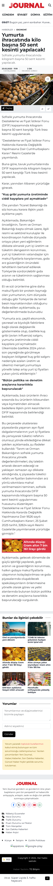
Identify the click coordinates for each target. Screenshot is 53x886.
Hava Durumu (13, 816)
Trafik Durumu (13, 820)
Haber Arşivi (12, 832)
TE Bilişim (34, 869)
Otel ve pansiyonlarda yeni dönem (13, 638)
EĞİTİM (47, 14)
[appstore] (17, 846)
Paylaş (9, 108)
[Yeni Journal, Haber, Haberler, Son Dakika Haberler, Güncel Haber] (26, 5)
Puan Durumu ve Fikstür (19, 823)
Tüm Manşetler (14, 826)
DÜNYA (35, 14)
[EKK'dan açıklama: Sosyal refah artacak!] (13, 678)
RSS (8, 859)
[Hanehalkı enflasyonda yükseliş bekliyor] (39, 678)
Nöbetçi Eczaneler (15, 813)
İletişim (20, 840)
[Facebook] (13, 805)
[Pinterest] (24, 805)
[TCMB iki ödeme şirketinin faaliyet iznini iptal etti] (39, 628)
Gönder (8, 734)
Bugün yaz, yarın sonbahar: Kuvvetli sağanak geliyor (26, 22)
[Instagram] (29, 805)
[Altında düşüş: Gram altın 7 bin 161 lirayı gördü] (13, 653)
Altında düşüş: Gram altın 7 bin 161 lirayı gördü (13, 665)
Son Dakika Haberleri (17, 829)
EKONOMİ (21, 29)
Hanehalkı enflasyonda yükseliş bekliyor (38, 690)
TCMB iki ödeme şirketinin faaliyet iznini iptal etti (37, 640)
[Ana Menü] (3, 5)
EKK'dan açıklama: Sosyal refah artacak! (13, 688)
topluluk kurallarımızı (32, 744)
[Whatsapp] (39, 805)
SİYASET (22, 14)
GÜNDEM (8, 14)
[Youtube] (34, 805)
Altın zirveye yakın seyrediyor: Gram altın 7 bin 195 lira (39, 665)
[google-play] (34, 846)
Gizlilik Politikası (36, 840)
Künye (8, 840)
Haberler (7, 29)
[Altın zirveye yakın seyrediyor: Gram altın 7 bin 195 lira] (39, 653)
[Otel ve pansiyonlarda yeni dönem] (13, 628)
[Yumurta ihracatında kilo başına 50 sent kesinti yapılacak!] (26, 89)
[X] (18, 805)
